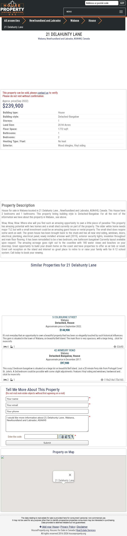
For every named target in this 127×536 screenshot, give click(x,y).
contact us (43, 92)
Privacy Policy (67, 526)
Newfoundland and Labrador (45, 20)
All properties (12, 20)
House (92, 20)
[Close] (70, 475)
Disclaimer (82, 526)
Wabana (74, 20)
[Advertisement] (63, 65)
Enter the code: (15, 436)
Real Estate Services (86, 530)
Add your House (50, 526)
